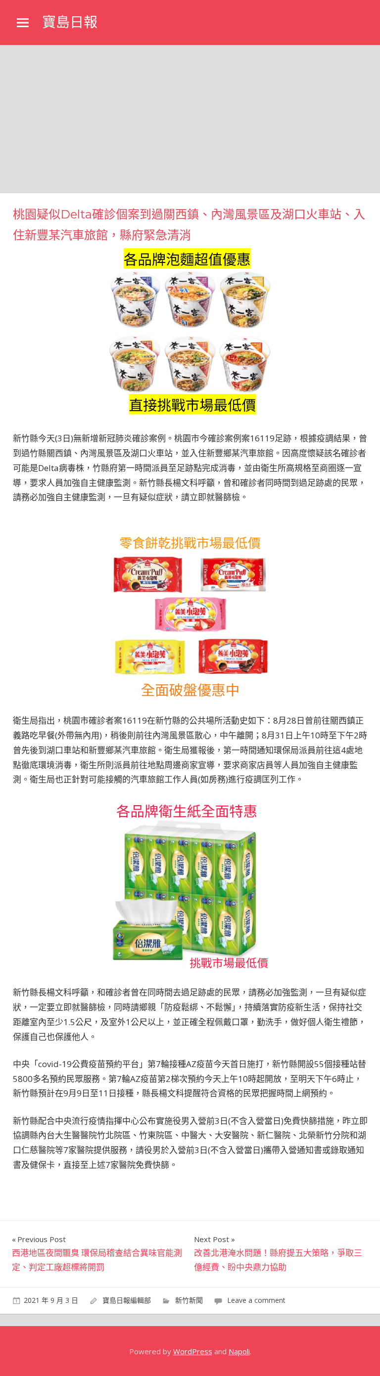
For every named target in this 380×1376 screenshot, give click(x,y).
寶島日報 (69, 22)
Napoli (239, 1351)
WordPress (192, 1351)
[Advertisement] (190, 119)
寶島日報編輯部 (126, 1300)
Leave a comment (256, 1300)
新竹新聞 (189, 1300)
